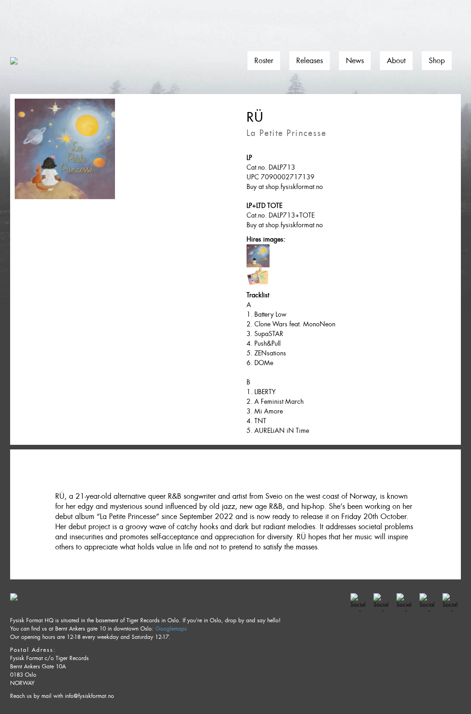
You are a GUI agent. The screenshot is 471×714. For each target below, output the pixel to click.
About (396, 60)
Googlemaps (171, 628)
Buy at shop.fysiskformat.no (285, 187)
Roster (263, 60)
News (355, 60)
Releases (309, 60)
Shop (437, 60)
